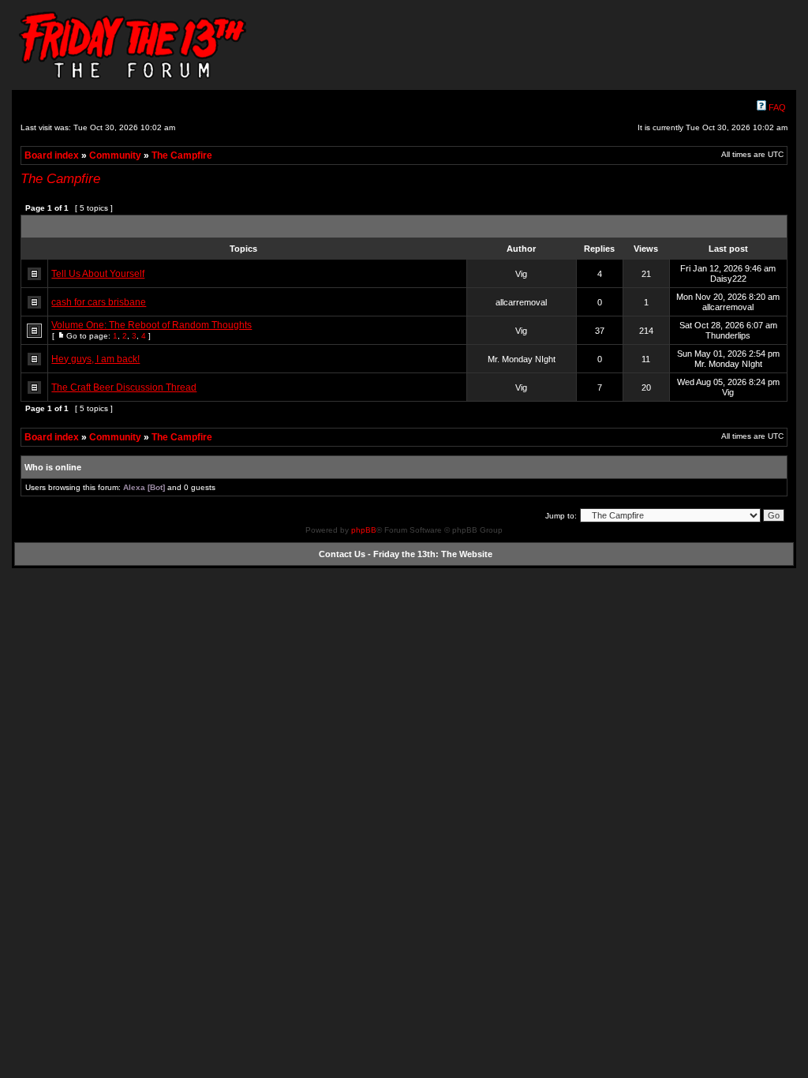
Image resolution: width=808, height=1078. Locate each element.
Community (115, 155)
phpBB (363, 530)
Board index (51, 155)
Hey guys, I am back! (95, 359)
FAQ (776, 107)
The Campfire (182, 155)
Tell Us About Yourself (97, 273)
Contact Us (342, 554)
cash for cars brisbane (98, 302)
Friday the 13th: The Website (432, 554)
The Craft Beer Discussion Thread (123, 387)
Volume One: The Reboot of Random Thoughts (151, 325)
